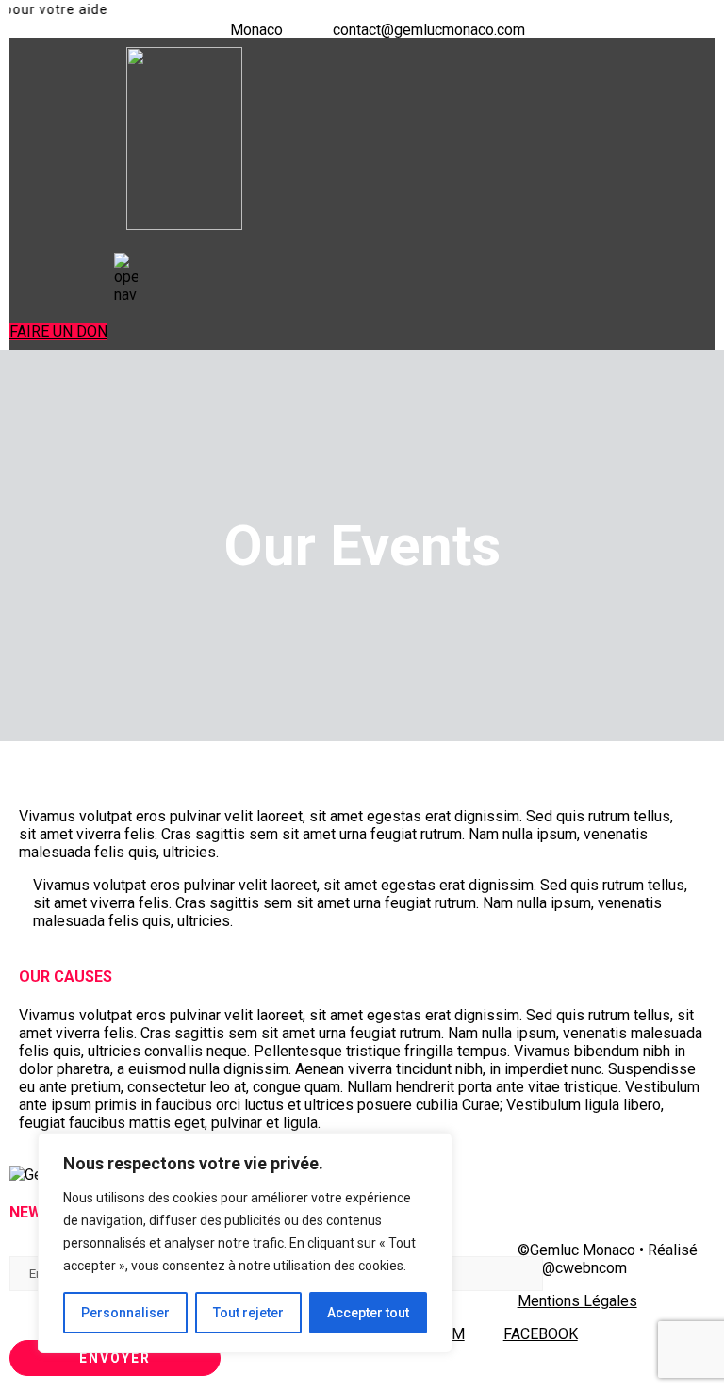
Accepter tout (368, 1312)
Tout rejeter (248, 1312)
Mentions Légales (577, 1301)
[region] (245, 1243)
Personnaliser (125, 1312)
